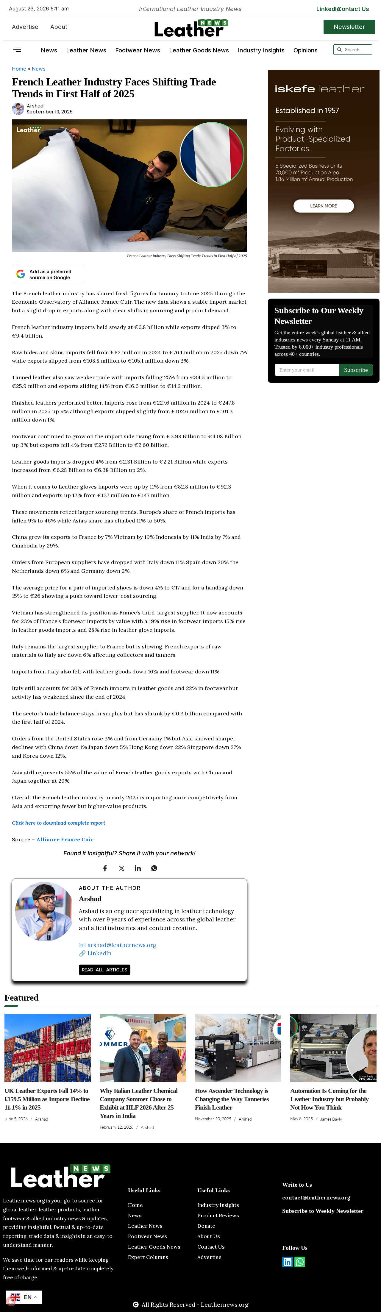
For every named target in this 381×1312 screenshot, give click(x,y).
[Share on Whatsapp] (154, 868)
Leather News (86, 50)
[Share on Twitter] (121, 868)
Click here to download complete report (58, 822)
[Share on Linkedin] (138, 868)
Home (19, 69)
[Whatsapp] (299, 1262)
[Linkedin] (287, 1262)
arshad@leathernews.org (122, 944)
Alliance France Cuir (65, 839)
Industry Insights (261, 50)
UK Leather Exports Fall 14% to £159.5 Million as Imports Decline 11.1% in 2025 (47, 1099)
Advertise (25, 26)
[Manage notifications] (10, 1301)
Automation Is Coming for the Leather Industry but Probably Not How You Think (329, 1099)
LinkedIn (328, 9)
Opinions (305, 50)
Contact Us (353, 9)
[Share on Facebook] (105, 868)
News (49, 50)
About (58, 26)
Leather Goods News (199, 50)
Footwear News (137, 50)
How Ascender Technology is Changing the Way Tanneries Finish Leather (232, 1099)
